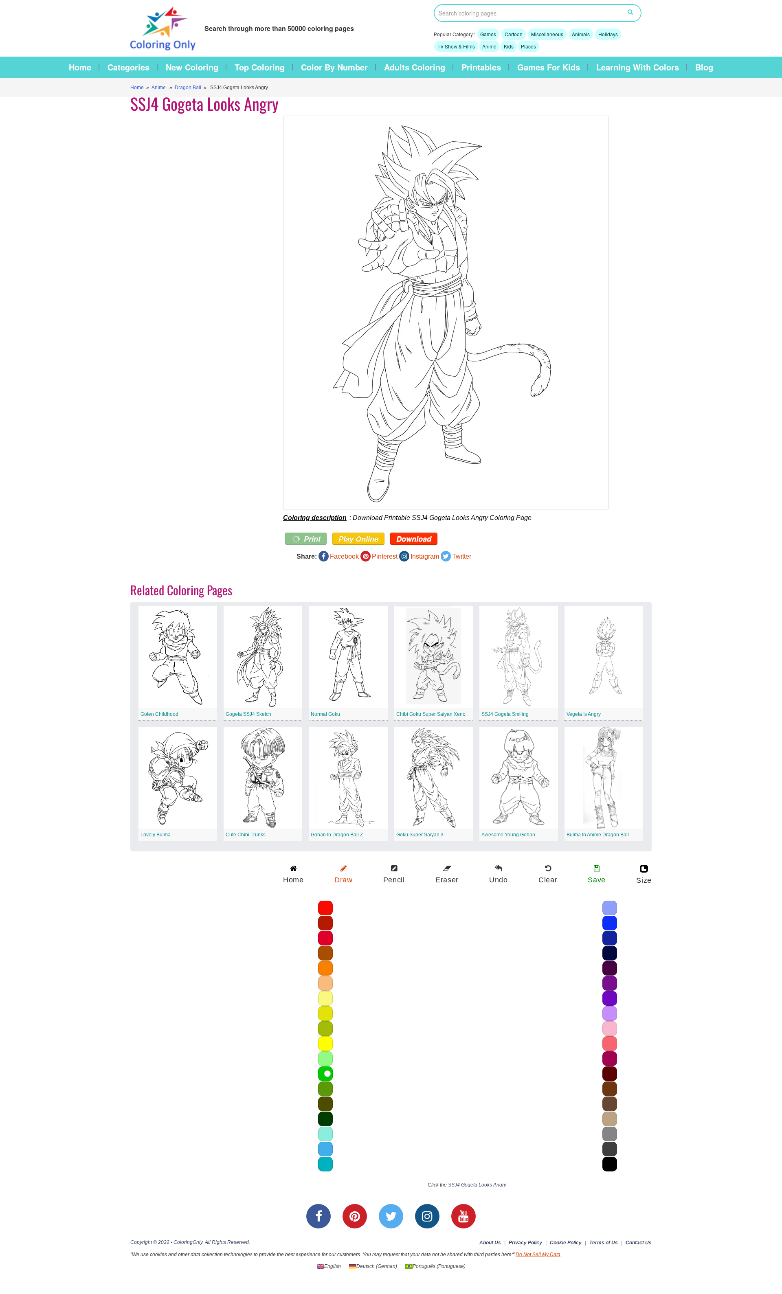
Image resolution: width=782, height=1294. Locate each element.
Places (528, 46)
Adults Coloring (414, 67)
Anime (489, 46)
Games (488, 34)
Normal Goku (325, 714)
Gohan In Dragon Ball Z (337, 835)
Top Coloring (260, 67)
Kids (509, 46)
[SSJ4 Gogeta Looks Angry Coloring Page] (459, 312)
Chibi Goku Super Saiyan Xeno (431, 714)
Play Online (358, 538)
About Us (490, 1243)
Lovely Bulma (156, 835)
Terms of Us (603, 1243)
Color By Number (334, 67)
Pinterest (385, 556)
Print (311, 538)
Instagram (425, 556)
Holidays (608, 34)
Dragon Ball (188, 87)
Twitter (461, 556)
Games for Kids (548, 67)
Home (80, 67)
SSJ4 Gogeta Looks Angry (477, 1185)
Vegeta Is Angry (584, 714)
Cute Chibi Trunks (246, 835)
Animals (581, 34)
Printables (481, 67)
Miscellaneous (547, 34)
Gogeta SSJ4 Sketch (248, 714)
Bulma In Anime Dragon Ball (598, 835)
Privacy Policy (525, 1243)
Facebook (344, 556)
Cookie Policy (566, 1243)
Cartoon (514, 34)
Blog (704, 67)
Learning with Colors (637, 67)
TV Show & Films (456, 46)
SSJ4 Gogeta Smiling (505, 714)
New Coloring (192, 67)
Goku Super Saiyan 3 (420, 835)
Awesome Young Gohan (508, 835)
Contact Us (639, 1243)
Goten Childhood (159, 714)
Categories (128, 67)
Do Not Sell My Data (538, 1254)
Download (413, 538)
